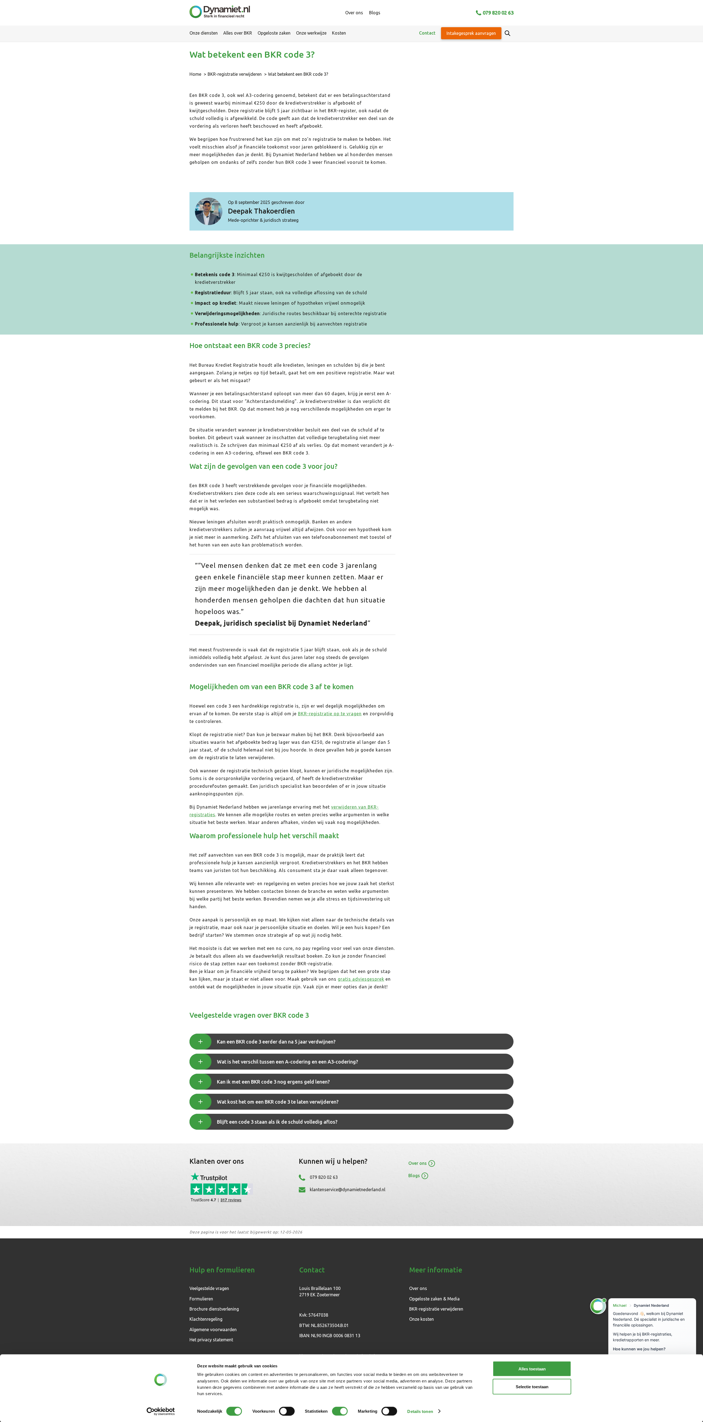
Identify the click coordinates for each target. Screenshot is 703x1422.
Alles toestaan (532, 1369)
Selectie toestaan (532, 1386)
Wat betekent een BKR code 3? (298, 74)
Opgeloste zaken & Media (434, 1298)
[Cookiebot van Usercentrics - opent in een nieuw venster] (161, 1411)
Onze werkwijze (311, 32)
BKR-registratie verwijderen (235, 74)
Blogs (374, 12)
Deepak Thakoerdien (261, 211)
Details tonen (420, 1411)
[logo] (219, 12)
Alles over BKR (237, 32)
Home (195, 74)
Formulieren (201, 1298)
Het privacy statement (211, 1339)
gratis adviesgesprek (361, 979)
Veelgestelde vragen (209, 1288)
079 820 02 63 (498, 12)
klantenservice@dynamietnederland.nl (347, 1189)
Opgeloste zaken (274, 32)
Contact (427, 32)
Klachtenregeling (205, 1319)
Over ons (354, 12)
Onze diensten (203, 32)
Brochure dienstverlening (214, 1308)
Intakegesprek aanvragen (471, 33)
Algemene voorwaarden (213, 1329)
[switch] (287, 1411)
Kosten (339, 32)
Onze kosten (421, 1319)
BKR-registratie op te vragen (330, 713)
